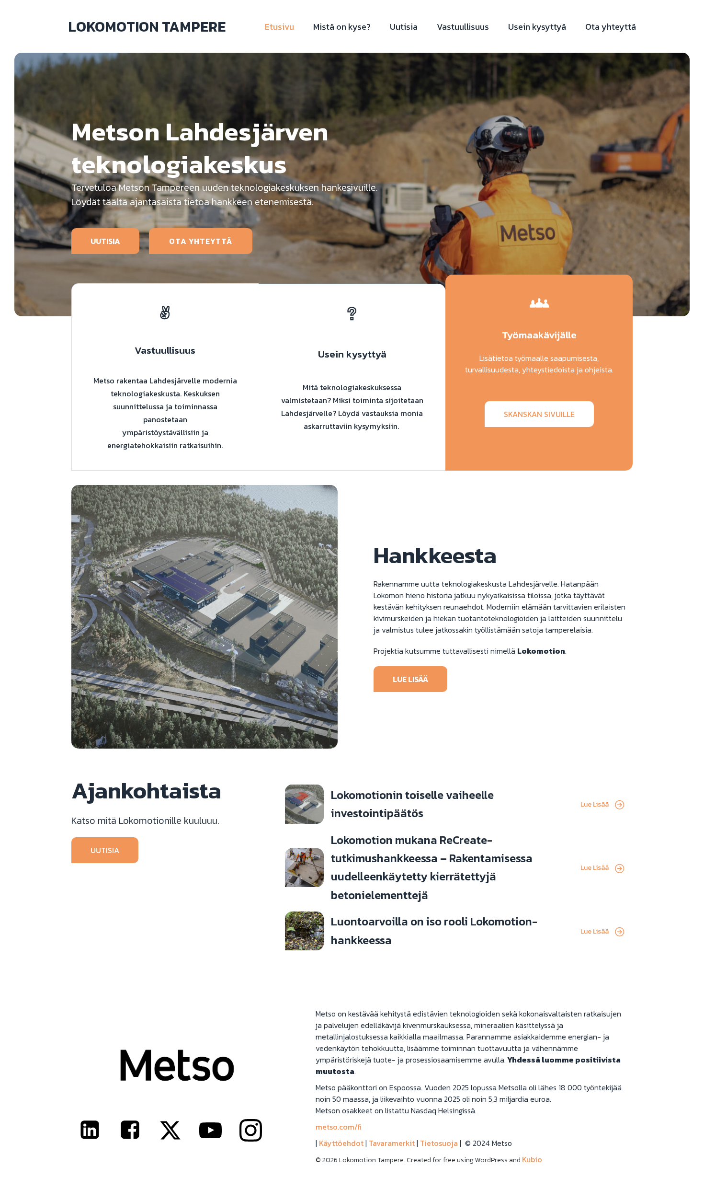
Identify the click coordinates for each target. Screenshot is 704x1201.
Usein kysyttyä (537, 26)
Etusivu (279, 26)
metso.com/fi (339, 1126)
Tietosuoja (439, 1143)
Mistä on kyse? (342, 26)
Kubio (532, 1159)
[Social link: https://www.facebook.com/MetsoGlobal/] (137, 1130)
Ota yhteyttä (610, 26)
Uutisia (404, 26)
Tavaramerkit (392, 1143)
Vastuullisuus (463, 26)
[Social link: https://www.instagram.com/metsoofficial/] (258, 1130)
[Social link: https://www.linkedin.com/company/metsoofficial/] (97, 1130)
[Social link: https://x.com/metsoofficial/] (177, 1130)
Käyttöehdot (341, 1143)
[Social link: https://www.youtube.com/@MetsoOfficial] (217, 1130)
